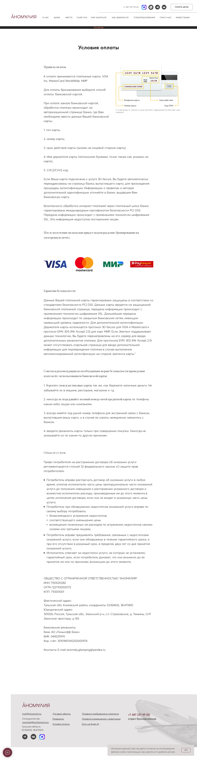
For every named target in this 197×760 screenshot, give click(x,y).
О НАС (45, 17)
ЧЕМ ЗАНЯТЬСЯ (98, 17)
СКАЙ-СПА (82, 17)
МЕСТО (69, 17)
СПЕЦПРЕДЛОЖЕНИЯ (144, 17)
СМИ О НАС (165, 17)
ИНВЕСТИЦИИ (183, 17)
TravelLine (99, 27)
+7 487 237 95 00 (130, 7)
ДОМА (57, 17)
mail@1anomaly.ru (31, 713)
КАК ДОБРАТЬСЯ (120, 17)
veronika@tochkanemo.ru (35, 722)
